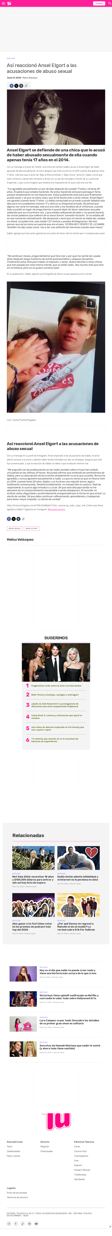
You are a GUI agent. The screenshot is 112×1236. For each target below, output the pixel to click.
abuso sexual (15, 528)
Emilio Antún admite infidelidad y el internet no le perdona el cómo (77, 878)
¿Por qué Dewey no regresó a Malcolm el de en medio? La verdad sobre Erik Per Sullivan (76, 926)
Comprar (99, 3)
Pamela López (31, 887)
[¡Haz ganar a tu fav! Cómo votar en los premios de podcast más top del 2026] (33, 905)
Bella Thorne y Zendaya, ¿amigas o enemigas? (55, 694)
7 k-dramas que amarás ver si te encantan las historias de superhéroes (54, 740)
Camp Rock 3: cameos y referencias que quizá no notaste (56, 716)
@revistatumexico (56, 509)
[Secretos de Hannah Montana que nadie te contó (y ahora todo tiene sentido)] (23, 1049)
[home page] (9, 3)
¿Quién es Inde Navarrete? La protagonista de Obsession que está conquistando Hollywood (54, 705)
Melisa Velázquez (30, 78)
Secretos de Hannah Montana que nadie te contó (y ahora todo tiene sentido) (70, 1047)
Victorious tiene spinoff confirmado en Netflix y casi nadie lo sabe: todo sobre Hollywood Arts (69, 997)
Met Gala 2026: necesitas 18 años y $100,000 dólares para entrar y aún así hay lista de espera (33, 879)
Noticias (11, 58)
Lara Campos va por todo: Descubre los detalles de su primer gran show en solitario (69, 1022)
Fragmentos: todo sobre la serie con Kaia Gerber (56, 685)
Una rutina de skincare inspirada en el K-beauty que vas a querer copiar (57, 728)
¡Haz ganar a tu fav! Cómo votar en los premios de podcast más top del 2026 (32, 926)
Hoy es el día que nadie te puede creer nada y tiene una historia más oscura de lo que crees (68, 972)
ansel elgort (32, 528)
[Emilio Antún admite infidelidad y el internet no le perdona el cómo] (78, 858)
